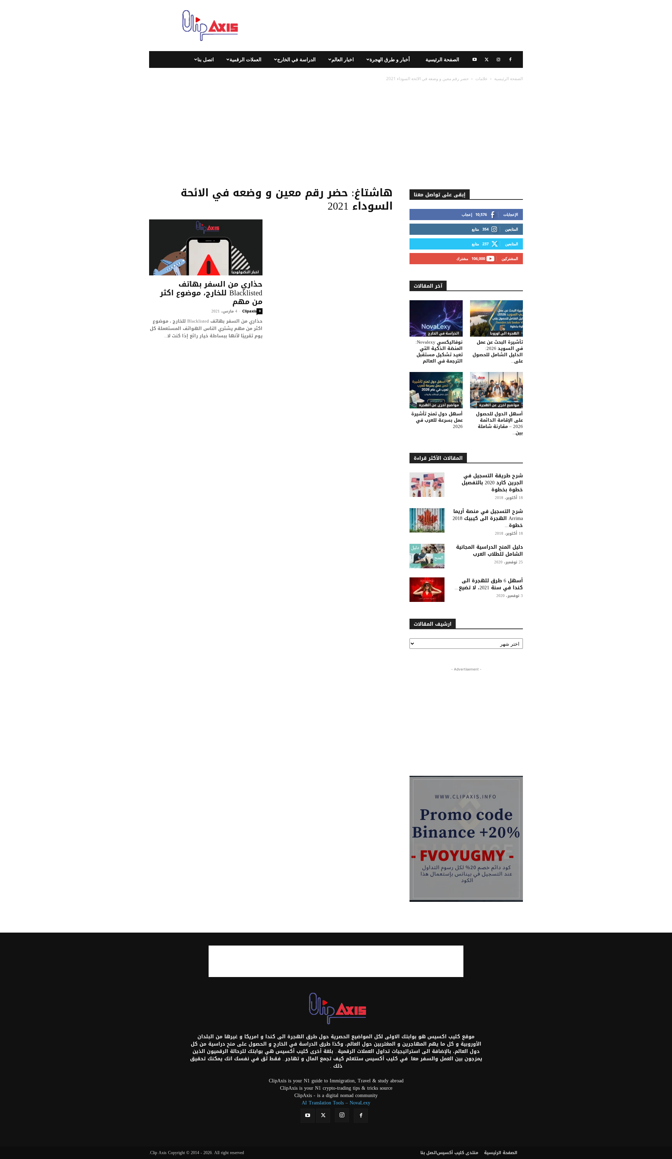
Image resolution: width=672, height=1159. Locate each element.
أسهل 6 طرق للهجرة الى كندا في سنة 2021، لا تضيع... (489, 584)
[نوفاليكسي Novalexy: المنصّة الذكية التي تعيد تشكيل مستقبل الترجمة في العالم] (436, 318)
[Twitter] (486, 59)
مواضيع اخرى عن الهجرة (439, 405)
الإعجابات (510, 214)
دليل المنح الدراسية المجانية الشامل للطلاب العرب (489, 550)
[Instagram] (498, 59)
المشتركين (510, 258)
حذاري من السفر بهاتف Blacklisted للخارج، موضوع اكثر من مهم (211, 293)
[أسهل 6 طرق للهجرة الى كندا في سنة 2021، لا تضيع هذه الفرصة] (427, 589)
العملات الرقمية (245, 59)
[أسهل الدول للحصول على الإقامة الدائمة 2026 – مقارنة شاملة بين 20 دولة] (496, 390)
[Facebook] (510, 59)
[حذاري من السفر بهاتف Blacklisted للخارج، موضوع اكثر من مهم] (205, 247)
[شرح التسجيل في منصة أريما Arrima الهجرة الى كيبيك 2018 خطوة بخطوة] (427, 520)
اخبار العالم (342, 59)
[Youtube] (474, 59)
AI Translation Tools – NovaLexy (336, 1103)
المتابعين (511, 229)
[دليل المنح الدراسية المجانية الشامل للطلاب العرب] (427, 556)
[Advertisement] (395, 25)
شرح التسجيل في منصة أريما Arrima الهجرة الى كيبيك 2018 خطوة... (488, 518)
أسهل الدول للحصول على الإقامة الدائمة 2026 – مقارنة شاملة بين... (499, 423)
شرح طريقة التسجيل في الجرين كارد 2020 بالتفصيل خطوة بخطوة (492, 482)
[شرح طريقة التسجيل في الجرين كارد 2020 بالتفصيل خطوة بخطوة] (427, 484)
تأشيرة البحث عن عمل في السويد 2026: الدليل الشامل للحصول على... (497, 351)
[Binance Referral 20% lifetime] (466, 839)
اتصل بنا (205, 59)
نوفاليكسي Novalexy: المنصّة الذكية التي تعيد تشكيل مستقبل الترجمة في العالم (439, 351)
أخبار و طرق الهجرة (390, 59)
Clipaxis (249, 311)
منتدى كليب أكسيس (457, 1153)
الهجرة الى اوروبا (504, 334)
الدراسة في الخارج (296, 59)
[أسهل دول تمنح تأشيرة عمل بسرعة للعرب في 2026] (436, 390)
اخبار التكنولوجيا (245, 272)
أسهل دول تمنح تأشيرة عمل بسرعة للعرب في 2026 (437, 420)
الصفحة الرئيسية (442, 59)
